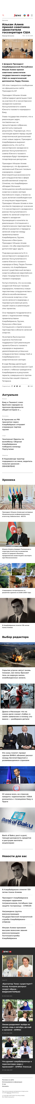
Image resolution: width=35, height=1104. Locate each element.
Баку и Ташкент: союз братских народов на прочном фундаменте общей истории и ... (12, 406)
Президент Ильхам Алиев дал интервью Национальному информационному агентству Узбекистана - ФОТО (17, 514)
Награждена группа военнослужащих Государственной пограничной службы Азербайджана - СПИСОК (17, 916)
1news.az (9, 1092)
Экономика (5, 416)
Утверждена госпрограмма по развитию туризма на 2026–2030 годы (16, 591)
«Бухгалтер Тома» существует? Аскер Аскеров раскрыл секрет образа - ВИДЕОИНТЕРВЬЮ (17, 988)
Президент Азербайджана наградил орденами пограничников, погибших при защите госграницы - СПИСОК (17, 902)
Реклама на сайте (8, 1079)
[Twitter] (14, 386)
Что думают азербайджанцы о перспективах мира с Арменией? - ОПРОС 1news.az (17, 1064)
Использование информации (12, 1082)
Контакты (5, 1086)
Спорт (4, 435)
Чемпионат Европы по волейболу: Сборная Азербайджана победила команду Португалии (13, 444)
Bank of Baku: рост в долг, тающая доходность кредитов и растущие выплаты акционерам (16, 839)
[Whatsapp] (17, 386)
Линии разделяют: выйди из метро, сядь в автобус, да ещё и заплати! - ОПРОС (16, 1027)
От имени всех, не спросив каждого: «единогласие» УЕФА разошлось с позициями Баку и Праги (17, 798)
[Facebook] (12, 386)
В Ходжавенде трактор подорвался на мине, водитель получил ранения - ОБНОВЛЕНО (17, 462)
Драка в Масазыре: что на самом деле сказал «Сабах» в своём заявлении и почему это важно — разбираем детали (17, 715)
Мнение (4, 398)
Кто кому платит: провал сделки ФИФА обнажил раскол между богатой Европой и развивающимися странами (17, 756)
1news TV (4, 980)
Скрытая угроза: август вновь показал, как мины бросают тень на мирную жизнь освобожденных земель (16, 674)
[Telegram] (19, 386)
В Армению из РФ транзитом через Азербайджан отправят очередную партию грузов (13, 424)
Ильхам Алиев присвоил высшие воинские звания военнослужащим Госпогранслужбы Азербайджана (14, 933)
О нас (4, 1084)
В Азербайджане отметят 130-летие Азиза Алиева (15, 626)
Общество (5, 455)
